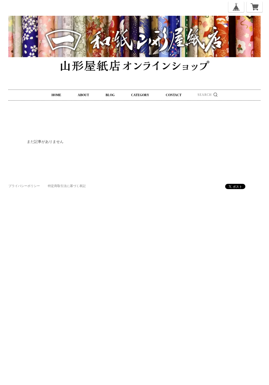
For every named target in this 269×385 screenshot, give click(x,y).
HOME (56, 95)
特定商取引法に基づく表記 (67, 186)
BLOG (110, 95)
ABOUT (83, 95)
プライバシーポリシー (24, 186)
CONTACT (174, 95)
